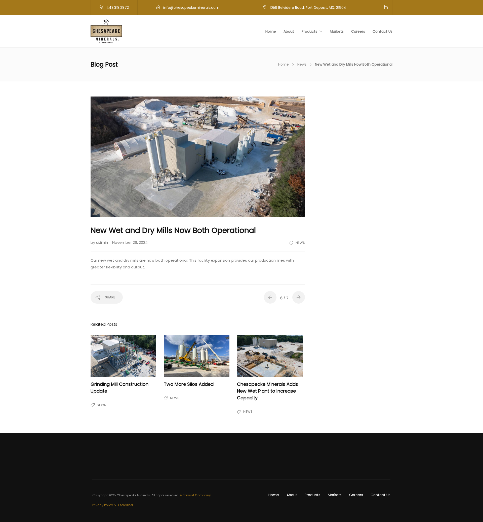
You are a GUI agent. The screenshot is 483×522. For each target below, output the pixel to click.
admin (102, 242)
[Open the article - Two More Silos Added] (180, 356)
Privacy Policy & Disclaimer (112, 505)
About (289, 31)
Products (309, 31)
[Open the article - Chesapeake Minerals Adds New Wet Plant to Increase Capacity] (253, 356)
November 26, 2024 (130, 242)
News (301, 64)
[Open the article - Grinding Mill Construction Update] (107, 356)
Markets (337, 31)
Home (270, 31)
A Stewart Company (195, 495)
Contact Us (382, 31)
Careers (358, 31)
